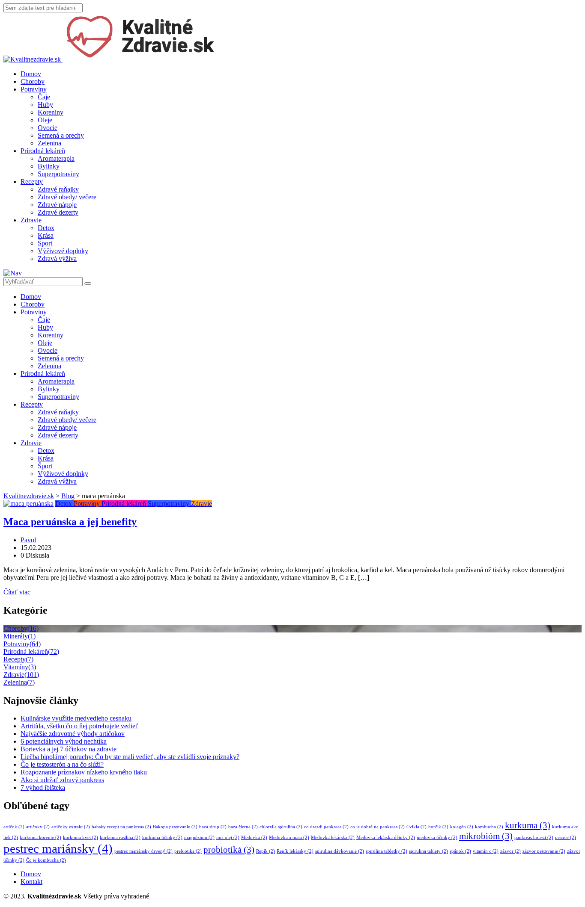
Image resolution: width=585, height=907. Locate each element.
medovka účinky (437, 837)
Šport (45, 243)
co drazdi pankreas (326, 826)
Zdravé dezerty (58, 212)
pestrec (565, 837)
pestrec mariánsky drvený (143, 851)
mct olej (227, 837)
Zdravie (31, 220)
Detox (46, 227)
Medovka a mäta (289, 837)
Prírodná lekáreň (43, 150)
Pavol (28, 540)
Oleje (45, 120)
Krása (46, 235)
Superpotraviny (58, 173)
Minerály (19, 636)
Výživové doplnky (63, 250)
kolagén (461, 826)
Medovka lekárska (333, 837)
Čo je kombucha (46, 860)
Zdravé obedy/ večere (67, 197)
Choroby (33, 81)
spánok (460, 851)
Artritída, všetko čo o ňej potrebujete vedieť (79, 726)
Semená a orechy (61, 135)
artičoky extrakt (70, 826)
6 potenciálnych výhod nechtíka (64, 741)
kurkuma (527, 825)
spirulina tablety (428, 851)
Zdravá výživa (57, 258)
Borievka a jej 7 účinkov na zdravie (68, 749)
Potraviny (34, 89)
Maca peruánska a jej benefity (70, 521)
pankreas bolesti (533, 837)
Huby (45, 104)
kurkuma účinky (162, 837)
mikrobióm (486, 836)
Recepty (32, 181)
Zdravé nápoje (57, 204)
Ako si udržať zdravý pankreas (62, 779)
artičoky (38, 826)
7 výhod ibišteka (43, 787)
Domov (31, 73)
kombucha (489, 826)
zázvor (510, 851)
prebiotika (188, 851)
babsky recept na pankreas (121, 826)
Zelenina (49, 143)
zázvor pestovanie (543, 851)
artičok (13, 826)
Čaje (44, 96)
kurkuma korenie (40, 837)
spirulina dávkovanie (339, 851)
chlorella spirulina (281, 826)
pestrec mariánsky (58, 848)
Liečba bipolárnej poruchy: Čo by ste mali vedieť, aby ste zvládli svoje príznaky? (130, 756)
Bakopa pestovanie (175, 826)
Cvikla (416, 826)
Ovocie (47, 127)
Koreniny (50, 112)
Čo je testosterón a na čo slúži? (62, 764)
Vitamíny (19, 667)
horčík (438, 826)
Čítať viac (16, 592)
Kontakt (31, 881)
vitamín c (485, 851)
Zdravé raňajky (58, 189)
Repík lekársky (295, 851)
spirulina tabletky (386, 851)
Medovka (254, 837)
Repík (265, 851)
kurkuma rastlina (120, 837)
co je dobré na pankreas (377, 826)
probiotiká (228, 850)
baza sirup (213, 826)
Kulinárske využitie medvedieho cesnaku (76, 718)
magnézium (199, 837)
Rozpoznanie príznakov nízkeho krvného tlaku (84, 772)
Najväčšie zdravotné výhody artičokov (73, 733)
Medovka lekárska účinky (385, 837)
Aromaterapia (56, 158)
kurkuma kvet (80, 837)
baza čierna (243, 826)
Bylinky (49, 166)
